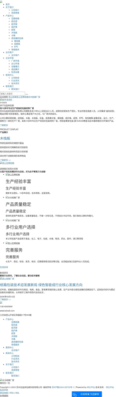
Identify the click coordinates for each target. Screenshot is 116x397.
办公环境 (15, 63)
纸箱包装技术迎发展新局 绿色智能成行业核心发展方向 (41, 284)
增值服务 (15, 49)
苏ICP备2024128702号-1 (63, 387)
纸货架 (14, 24)
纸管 (13, 29)
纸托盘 (14, 21)
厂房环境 (15, 60)
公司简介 (15, 9)
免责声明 (4, 390)
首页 (8, 4)
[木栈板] (7, 162)
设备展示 (15, 66)
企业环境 (10, 57)
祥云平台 (91, 387)
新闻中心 (10, 74)
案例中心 (10, 347)
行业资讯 (15, 80)
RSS (12, 392)
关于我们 (10, 7)
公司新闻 (15, 77)
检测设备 (15, 72)
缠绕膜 (17, 41)
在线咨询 (4, 267)
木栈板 (14, 32)
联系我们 (10, 86)
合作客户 (10, 52)
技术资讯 (15, 83)
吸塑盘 (17, 43)
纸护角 (14, 26)
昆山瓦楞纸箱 (22, 96)
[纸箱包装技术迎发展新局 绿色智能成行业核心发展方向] (7, 278)
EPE (16, 46)
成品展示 (15, 69)
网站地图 (4, 392)
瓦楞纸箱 (15, 18)
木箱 (13, 35)
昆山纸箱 (12, 96)
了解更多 (5, 159)
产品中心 (10, 15)
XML (17, 392)
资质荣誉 (15, 12)
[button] (1, 102)
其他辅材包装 (17, 38)
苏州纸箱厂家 (34, 96)
